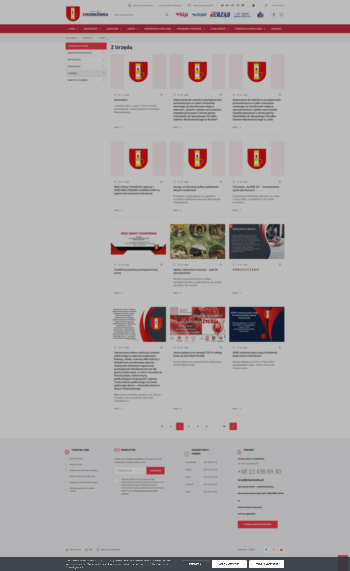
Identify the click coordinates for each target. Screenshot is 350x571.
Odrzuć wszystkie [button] (229, 564)
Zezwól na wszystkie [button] (267, 564)
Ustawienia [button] (195, 564)
